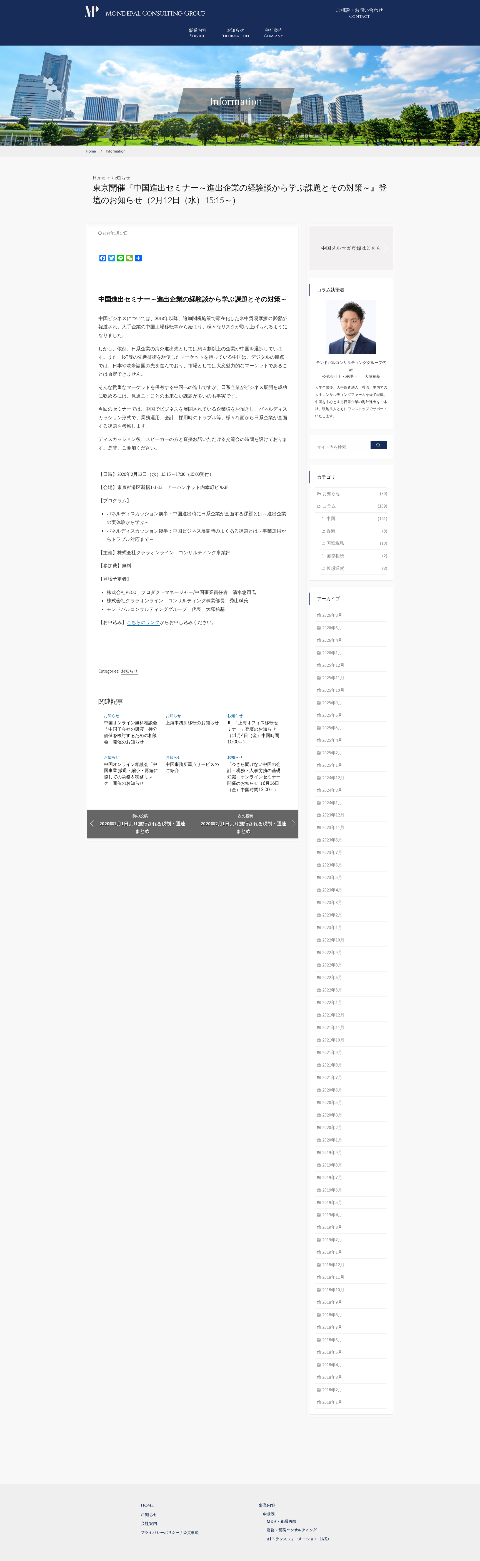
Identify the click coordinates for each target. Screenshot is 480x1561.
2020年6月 (332, 1090)
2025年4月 (332, 740)
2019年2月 (332, 1239)
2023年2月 (332, 915)
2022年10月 (333, 940)
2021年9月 (332, 1052)
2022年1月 (332, 1002)
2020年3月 (332, 1115)
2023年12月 (333, 815)
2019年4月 (332, 1214)
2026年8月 (332, 615)
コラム (354, 506)
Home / (94, 151)
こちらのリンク (143, 622)
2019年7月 (332, 1177)
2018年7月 (332, 1327)
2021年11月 (333, 1027)
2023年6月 (332, 865)
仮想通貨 (356, 568)
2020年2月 (332, 1127)
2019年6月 (332, 1190)
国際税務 (356, 543)
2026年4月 (332, 640)
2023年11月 (333, 827)
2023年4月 (332, 890)
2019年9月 (332, 1152)
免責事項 (191, 1532)
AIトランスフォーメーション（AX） (299, 1539)
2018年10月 (333, 1289)
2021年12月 (333, 1015)
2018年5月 (332, 1352)
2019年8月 (332, 1165)
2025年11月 (333, 677)
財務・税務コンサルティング (292, 1530)
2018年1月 (332, 1402)
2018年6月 (332, 1339)
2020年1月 (332, 1140)
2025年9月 (332, 702)
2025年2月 (332, 752)
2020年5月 (332, 1102)
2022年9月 (332, 952)
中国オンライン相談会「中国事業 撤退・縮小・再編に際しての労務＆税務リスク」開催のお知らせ (131, 773)
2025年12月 (333, 665)
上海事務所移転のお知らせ (192, 722)
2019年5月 (332, 1202)
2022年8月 (332, 965)
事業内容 (197, 33)
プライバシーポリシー (160, 1532)
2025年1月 (332, 765)
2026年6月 (332, 627)
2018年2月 (332, 1389)
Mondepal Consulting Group (155, 13)
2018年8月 (332, 1314)
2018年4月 (332, 1364)
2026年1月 (332, 652)
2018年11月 (333, 1277)
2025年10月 (333, 690)
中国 (356, 518)
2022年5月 (332, 990)
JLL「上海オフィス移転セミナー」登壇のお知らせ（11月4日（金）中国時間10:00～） (253, 732)
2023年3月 (332, 902)
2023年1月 (332, 927)
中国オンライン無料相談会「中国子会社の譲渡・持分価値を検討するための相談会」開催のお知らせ (130, 732)
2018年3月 (332, 1377)
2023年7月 (332, 852)
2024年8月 (332, 790)
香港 (356, 531)
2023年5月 (332, 877)
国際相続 (356, 555)
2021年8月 (332, 1065)
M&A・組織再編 (281, 1521)
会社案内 (273, 33)
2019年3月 (332, 1227)
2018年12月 (333, 1264)
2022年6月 (332, 977)
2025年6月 (332, 715)
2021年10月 (333, 1040)
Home (99, 178)
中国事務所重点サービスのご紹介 (192, 767)
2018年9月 (332, 1302)
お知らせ (235, 33)
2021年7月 (332, 1077)
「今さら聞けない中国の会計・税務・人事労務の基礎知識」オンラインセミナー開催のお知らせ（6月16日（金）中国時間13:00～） (254, 776)
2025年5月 (332, 727)
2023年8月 (332, 840)
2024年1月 (332, 802)
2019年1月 (332, 1252)
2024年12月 (333, 777)
